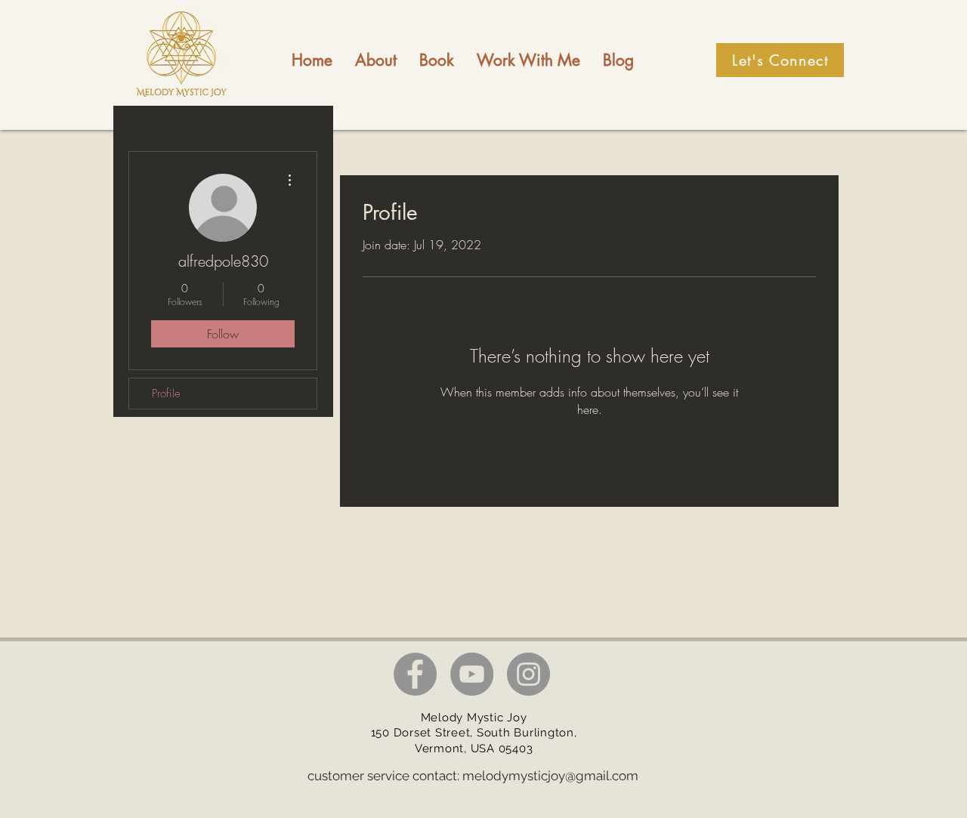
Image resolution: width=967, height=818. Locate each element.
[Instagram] (528, 674)
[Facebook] (415, 674)
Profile (166, 393)
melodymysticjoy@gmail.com (550, 775)
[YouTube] (471, 674)
